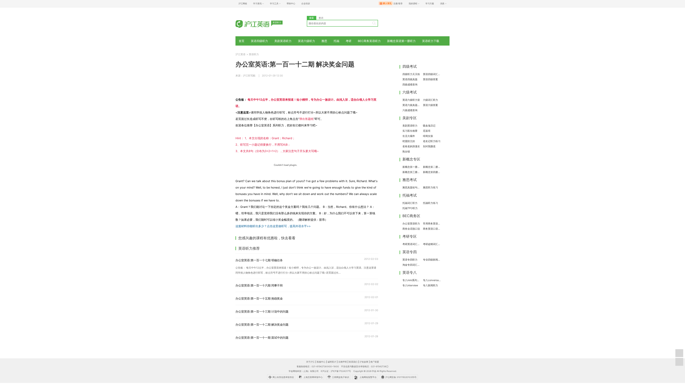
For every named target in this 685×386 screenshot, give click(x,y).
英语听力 (254, 54)
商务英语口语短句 (432, 228)
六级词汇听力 (430, 99)
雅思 (324, 41)
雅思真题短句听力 (411, 187)
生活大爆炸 (408, 135)
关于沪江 (310, 361)
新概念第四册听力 (432, 172)
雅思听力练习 (430, 187)
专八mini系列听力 (411, 280)
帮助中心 (291, 3)
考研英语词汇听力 (411, 244)
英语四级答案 (430, 79)
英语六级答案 (430, 105)
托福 (336, 41)
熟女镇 (406, 151)
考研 (348, 41)
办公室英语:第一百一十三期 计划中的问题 (261, 311)
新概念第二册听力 (432, 166)
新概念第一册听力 (411, 166)
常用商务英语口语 (432, 223)
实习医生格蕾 (409, 130)
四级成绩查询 (409, 84)
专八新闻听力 (430, 285)
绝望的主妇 (408, 141)
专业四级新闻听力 (432, 259)
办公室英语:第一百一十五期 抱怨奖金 (259, 298)
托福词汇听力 (409, 202)
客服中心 (321, 361)
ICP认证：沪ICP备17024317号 (336, 371)
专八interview (410, 285)
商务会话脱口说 (411, 228)
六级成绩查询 (409, 110)
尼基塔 (426, 130)
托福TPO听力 (410, 208)
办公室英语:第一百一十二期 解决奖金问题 (261, 324)
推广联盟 (374, 361)
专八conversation (432, 280)
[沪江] (257, 23)
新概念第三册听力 (411, 172)
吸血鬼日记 (429, 125)
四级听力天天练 (411, 74)
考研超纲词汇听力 (432, 244)
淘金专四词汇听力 (411, 264)
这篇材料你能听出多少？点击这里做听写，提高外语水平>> (273, 226)
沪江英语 (240, 54)
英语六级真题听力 (411, 105)
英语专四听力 (409, 259)
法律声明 (342, 361)
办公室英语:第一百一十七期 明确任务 (259, 260)
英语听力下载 (430, 41)
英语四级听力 (259, 41)
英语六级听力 (306, 41)
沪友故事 (364, 361)
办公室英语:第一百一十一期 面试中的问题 (261, 337)
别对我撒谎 (429, 146)
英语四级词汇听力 (432, 74)
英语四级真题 (409, 79)
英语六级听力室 (411, 99)
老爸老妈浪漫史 (411, 146)
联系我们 (353, 361)
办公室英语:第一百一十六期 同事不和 (259, 285)
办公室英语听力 (411, 223)
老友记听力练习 (431, 141)
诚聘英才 (332, 361)
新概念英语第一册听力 (401, 41)
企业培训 (305, 3)
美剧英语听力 (282, 41)
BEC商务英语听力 (369, 41)
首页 (241, 41)
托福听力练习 (430, 202)
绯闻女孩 (428, 135)
